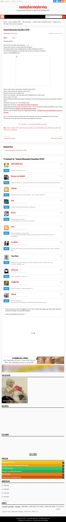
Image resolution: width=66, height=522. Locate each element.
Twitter (57, 1)
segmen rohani (6, 511)
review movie (27, 511)
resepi (17, 507)
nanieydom (24, 506)
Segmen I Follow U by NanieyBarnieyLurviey (15, 465)
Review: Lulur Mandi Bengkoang (11, 471)
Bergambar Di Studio (8, 462)
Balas (6, 170)
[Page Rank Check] (33, 455)
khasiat (34, 511)
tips (37, 511)
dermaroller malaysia (17, 511)
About (2, 1)
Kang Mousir (28, 520)
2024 (5, 493)
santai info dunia (50, 506)
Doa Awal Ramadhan (56, 138)
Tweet (13, 37)
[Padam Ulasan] (61, 164)
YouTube (62, 1)
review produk (8, 507)
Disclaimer (19, 1)
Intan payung (60, 506)
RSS (64, 1)
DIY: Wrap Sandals (7, 468)
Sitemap (13, 1)
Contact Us (7, 1)
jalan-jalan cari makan (36, 506)
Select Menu (2, 17)
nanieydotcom (12, 33)
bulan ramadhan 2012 (13, 128)
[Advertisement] (33, 420)
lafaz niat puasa (24, 128)
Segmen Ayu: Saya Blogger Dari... (12, 477)
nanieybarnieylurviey (33, 6)
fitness (58, 509)
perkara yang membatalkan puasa (38, 128)
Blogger (46, 520)
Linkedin (59, 1)
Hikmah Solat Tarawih (9, 138)
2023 (5, 496)
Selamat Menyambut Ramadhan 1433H (16, 150)
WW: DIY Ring (6, 474)
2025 (5, 489)
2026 (5, 485)
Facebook (54, 1)
